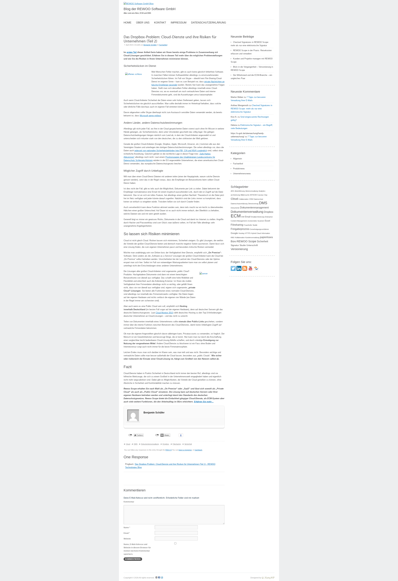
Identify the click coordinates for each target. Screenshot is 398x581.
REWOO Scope (246, 241)
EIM (242, 217)
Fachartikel (163, 45)
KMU (232, 237)
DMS (135, 444)
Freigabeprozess (240, 229)
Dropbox (165, 444)
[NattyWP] (268, 578)
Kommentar (129, 502)
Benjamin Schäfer (150, 45)
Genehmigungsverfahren (259, 229)
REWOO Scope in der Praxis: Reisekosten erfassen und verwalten (251, 52)
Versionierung (239, 249)
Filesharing (177, 444)
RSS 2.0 (168, 450)
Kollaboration (240, 237)
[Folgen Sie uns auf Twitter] (233, 268)
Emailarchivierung (257, 217)
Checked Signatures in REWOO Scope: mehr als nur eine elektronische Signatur (250, 44)
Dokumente (235, 208)
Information (265, 233)
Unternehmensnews (242, 173)
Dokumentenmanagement (254, 207)
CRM (251, 199)
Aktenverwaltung (251, 191)
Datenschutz (258, 199)
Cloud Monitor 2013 (164, 313)
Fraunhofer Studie (250, 225)
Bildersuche (245, 195)
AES (232, 191)
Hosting (241, 233)
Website (127, 539)
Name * (127, 527)
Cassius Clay (262, 195)
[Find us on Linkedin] (238, 268)
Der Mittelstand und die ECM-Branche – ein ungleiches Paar (251, 77)
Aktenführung (240, 191)
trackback (198, 450)
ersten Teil (132, 52)
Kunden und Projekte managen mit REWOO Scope (252, 60)
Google (234, 233)
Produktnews (239, 168)
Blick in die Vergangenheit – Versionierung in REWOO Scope (252, 68)
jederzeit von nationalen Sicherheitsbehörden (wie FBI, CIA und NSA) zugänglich (170, 150)
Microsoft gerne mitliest (150, 115)
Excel (267, 220)
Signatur (235, 245)
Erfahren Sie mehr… (204, 402)
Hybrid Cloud (256, 233)
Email (247, 216)
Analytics (262, 191)
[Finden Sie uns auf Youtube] (250, 268)
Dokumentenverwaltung (150, 444)
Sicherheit (188, 444)
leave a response (185, 450)
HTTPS (247, 233)
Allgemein (237, 158)
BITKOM (253, 195)
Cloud (128, 444)
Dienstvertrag (253, 204)
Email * (127, 533)
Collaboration (243, 199)
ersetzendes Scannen (256, 221)
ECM (236, 215)
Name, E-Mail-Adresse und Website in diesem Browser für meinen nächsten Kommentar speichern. (137, 549)
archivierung (235, 195)
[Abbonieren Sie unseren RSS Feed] (244, 268)
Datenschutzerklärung (239, 204)
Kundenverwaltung (252, 237)
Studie (243, 245)
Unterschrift (252, 245)
